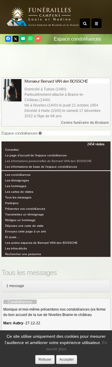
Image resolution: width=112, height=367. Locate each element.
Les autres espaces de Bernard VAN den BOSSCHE (41, 242)
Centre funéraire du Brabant (85, 123)
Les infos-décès (16, 248)
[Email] (23, 39)
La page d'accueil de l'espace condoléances (36, 155)
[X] (16, 39)
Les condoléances (17, 174)
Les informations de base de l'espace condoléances (41, 166)
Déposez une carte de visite (24, 225)
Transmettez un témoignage (24, 214)
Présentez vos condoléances (25, 208)
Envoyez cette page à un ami (25, 231)
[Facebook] (8, 39)
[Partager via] (38, 39)
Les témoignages (17, 180)
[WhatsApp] (30, 39)
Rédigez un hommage (20, 220)
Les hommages (15, 186)
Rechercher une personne (23, 254)
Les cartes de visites (19, 191)
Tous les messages (18, 197)
